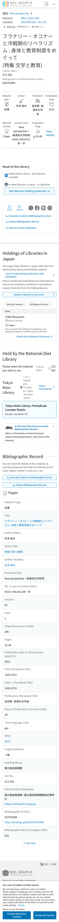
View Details (50, 133)
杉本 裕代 (10, 565)
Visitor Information (45, 387)
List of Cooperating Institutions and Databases (25, 275)
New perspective (19, 13)
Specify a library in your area (29, 294)
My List (9, 210)
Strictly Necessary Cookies (16, 915)
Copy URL (19, 210)
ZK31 (8, 741)
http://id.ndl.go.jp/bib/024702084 (24, 822)
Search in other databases (23, 227)
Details (21, 905)
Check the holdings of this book (33, 336)
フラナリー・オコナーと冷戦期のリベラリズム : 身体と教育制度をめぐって (28, 523)
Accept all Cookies (44, 915)
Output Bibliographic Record (24, 221)
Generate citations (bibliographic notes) (30, 215)
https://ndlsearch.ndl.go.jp (20, 804)
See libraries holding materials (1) (29, 191)
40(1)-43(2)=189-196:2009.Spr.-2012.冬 (33, 20)
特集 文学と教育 (14, 552)
